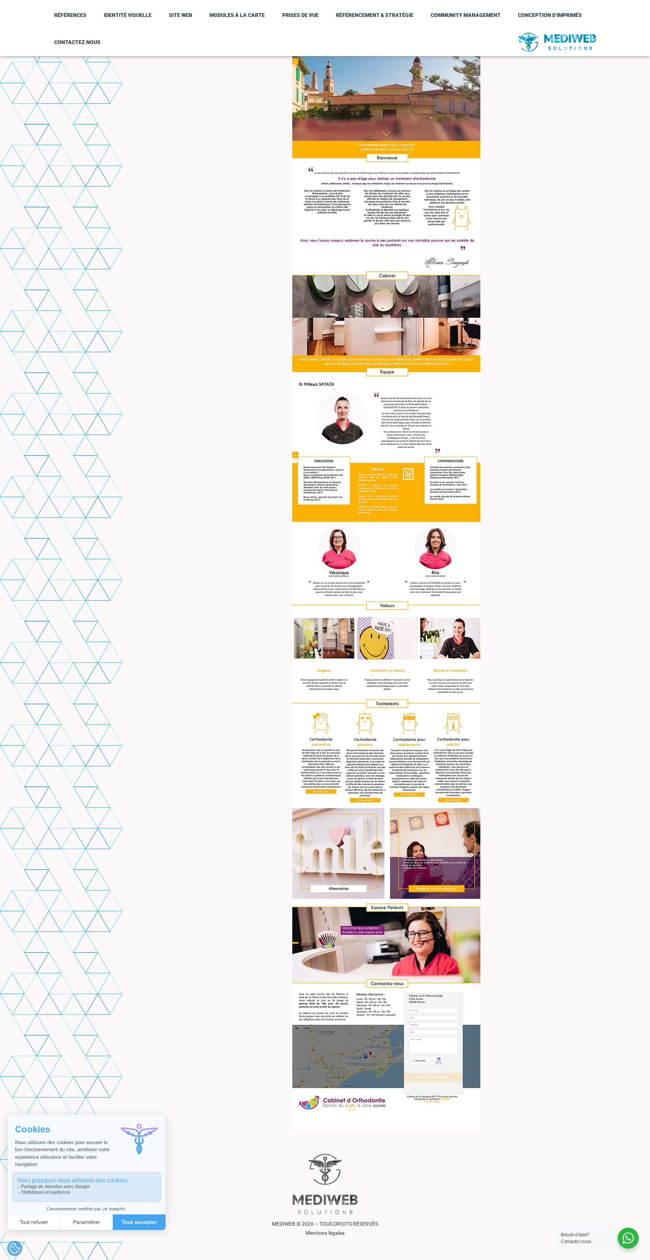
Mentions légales (325, 1233)
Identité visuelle (128, 15)
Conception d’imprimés (550, 15)
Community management (466, 15)
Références (70, 15)
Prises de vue (300, 15)
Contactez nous (77, 42)
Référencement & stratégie (374, 15)
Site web (180, 15)
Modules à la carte (237, 15)
